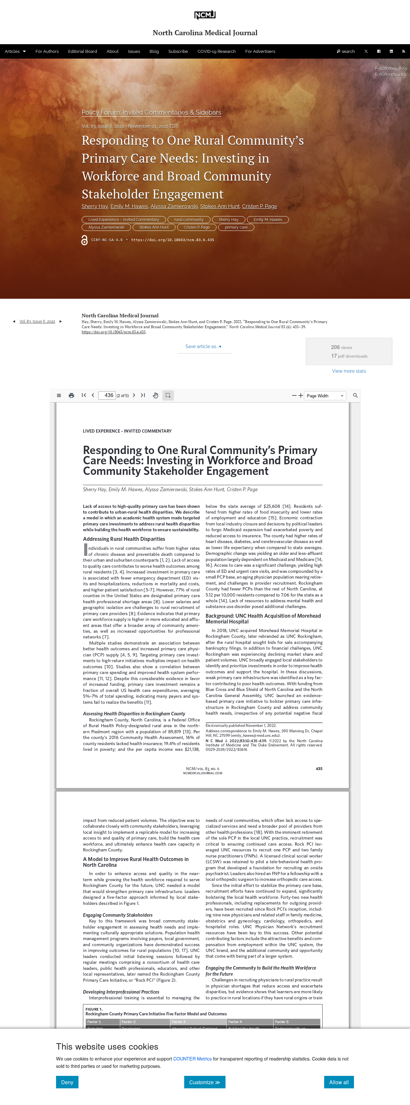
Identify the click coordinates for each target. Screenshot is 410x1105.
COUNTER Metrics (192, 1058)
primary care (236, 227)
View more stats (349, 371)
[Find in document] (355, 395)
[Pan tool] (155, 395)
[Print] (71, 395)
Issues (134, 51)
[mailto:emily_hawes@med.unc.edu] (254, 735)
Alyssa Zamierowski (174, 206)
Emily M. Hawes (129, 206)
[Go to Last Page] (143, 395)
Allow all (341, 1082)
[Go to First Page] (84, 395)
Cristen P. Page (259, 206)
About (113, 51)
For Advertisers (260, 51)
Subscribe (178, 51)
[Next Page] (134, 395)
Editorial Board (82, 51)
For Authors (47, 51)
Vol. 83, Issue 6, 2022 (103, 126)
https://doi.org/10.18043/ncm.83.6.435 (172, 240)
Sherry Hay (95, 206)
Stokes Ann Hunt (220, 206)
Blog (154, 51)
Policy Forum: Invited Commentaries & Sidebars (151, 112)
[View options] (58, 395)
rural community (189, 219)
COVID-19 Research (217, 51)
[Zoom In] (301, 395)
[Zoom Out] (294, 395)
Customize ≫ (207, 1082)
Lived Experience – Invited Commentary (123, 219)
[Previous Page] (93, 395)
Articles (12, 51)
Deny (69, 1082)
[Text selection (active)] (168, 395)
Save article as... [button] (203, 346)
